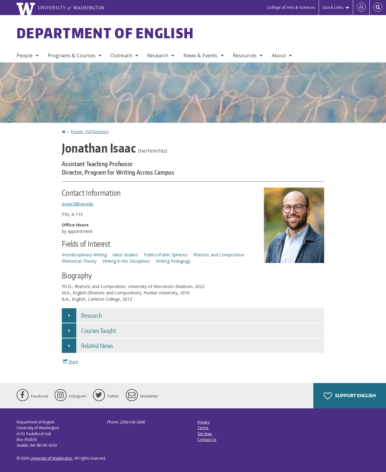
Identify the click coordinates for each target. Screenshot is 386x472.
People (25, 55)
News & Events (200, 55)
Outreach (121, 55)
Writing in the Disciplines (126, 261)
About (279, 55)
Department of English (105, 33)
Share (73, 361)
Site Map (205, 433)
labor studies (125, 255)
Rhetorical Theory (79, 261)
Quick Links (333, 7)
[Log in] (361, 7)
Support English (355, 395)
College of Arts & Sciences (291, 7)
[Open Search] (378, 7)
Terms (203, 427)
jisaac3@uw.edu (77, 204)
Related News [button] (97, 346)
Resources (245, 55)
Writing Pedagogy (173, 261)
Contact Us (207, 439)
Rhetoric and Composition (218, 255)
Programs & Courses (72, 55)
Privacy (204, 422)
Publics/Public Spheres (165, 255)
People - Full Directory (90, 131)
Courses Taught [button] (98, 330)
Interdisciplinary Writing (84, 255)
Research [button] (91, 315)
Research (157, 55)
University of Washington (51, 458)
